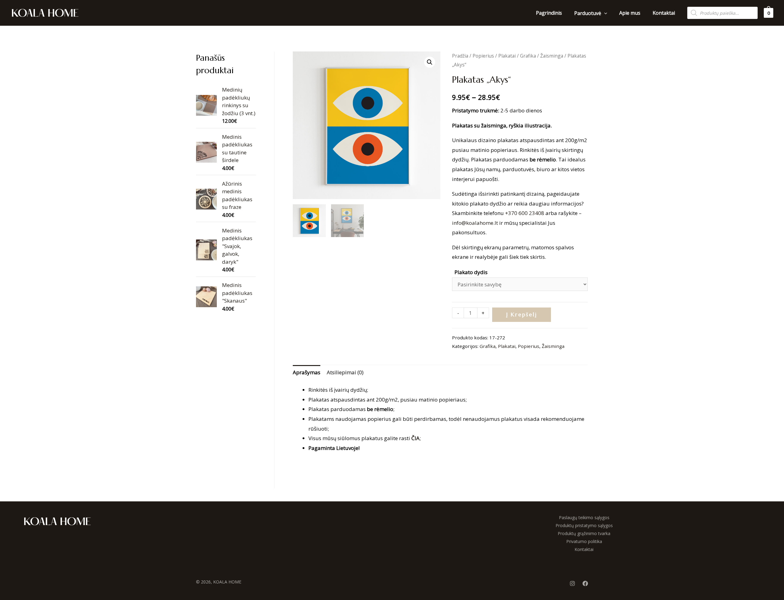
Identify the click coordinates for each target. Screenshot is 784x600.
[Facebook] (585, 583)
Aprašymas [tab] (306, 372)
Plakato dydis (471, 272)
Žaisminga (551, 55)
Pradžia (460, 55)
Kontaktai (584, 549)
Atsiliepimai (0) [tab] (345, 372)
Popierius (483, 55)
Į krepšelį (521, 314)
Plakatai (507, 55)
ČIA (415, 438)
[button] (429, 62)
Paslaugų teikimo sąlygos (584, 517)
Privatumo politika (584, 541)
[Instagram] (572, 583)
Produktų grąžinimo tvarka (584, 533)
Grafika (528, 55)
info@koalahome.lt (475, 222)
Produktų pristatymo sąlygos (584, 525)
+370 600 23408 (524, 213)
